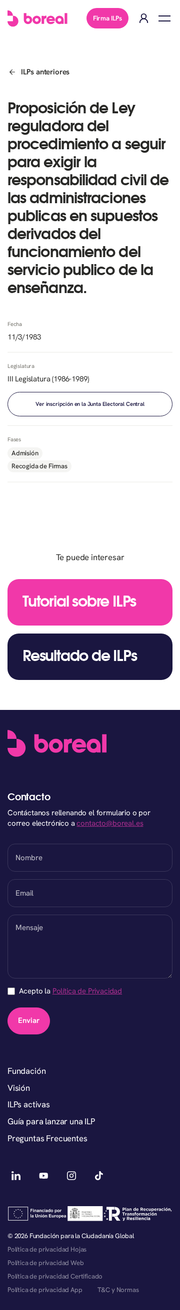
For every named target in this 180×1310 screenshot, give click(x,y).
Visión (19, 1087)
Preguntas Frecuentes (48, 1138)
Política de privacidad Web (46, 1263)
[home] (38, 18)
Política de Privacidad (87, 991)
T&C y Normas (118, 1290)
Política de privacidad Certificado (55, 1276)
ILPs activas (29, 1104)
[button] (164, 18)
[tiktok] (99, 1175)
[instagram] (71, 1175)
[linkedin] (16, 1175)
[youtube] (44, 1175)
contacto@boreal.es (109, 823)
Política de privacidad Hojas (47, 1249)
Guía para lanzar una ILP (51, 1121)
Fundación (27, 1070)
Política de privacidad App (45, 1290)
